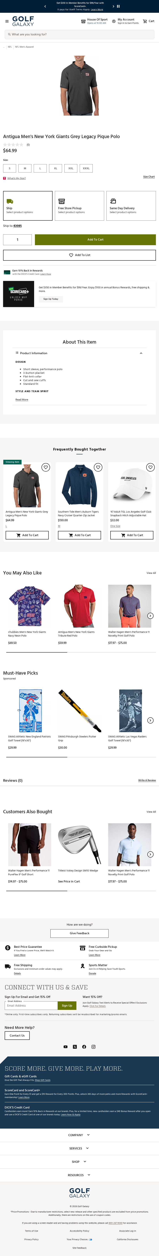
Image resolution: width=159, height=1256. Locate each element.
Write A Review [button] (147, 780)
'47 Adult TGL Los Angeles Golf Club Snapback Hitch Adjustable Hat (130, 513)
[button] (17, 226)
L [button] (6, 526)
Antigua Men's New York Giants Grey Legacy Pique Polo (27, 513)
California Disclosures (127, 1239)
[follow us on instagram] (93, 1047)
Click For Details (98, 1006)
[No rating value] (15, 145)
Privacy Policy (31, 1239)
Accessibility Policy (79, 1231)
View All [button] (151, 573)
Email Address (15, 1001)
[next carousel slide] (113, 6)
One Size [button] (115, 526)
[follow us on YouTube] (65, 1047)
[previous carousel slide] (45, 6)
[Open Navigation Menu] (7, 21)
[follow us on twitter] (75, 1047)
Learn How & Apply (70, 1114)
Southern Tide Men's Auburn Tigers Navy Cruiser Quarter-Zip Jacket (78, 513)
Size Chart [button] (149, 177)
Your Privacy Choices (77, 1239)
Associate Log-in (127, 1231)
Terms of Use (31, 1231)
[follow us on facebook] (84, 1047)
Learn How (45, 274)
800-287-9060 (116, 1223)
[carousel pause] (118, 6)
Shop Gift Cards (42, 1080)
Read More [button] (22, 400)
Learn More (19, 955)
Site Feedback (79, 1248)
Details (17, 973)
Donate (92, 973)
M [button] (59, 526)
